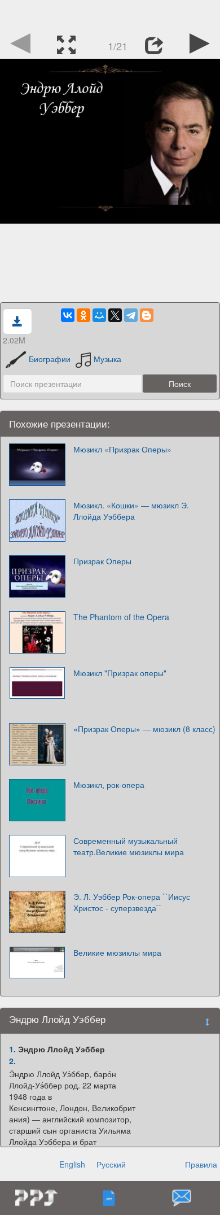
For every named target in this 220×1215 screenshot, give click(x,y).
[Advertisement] (110, 14)
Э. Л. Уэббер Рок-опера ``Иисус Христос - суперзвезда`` (131, 902)
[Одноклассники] (83, 315)
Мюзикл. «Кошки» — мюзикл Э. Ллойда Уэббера (131, 510)
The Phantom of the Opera (121, 616)
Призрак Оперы (102, 561)
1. (12, 1049)
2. (12, 1060)
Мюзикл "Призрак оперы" (119, 672)
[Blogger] (146, 315)
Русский (111, 1164)
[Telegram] (131, 315)
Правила (201, 1164)
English (72, 1164)
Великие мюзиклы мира (117, 952)
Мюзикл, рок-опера (108, 784)
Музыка (107, 358)
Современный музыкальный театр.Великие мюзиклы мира (128, 846)
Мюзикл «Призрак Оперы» (122, 449)
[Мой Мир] (99, 315)
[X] (115, 315)
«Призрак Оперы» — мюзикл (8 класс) (144, 728)
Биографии (50, 358)
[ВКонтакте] (67, 315)
